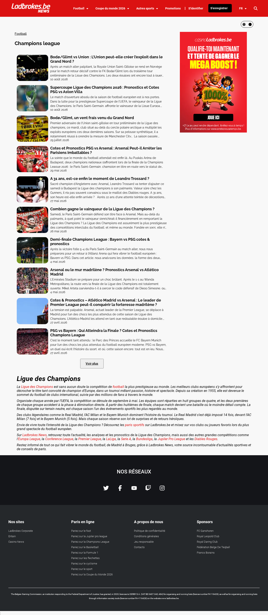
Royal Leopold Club (208, 536)
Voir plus (92, 363)
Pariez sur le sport (81, 569)
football (118, 387)
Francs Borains (206, 552)
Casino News (16, 541)
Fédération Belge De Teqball (213, 547)
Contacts (139, 547)
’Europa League (29, 439)
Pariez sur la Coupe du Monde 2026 (92, 574)
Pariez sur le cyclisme (84, 563)
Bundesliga (144, 439)
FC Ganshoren (205, 530)
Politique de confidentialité (149, 530)
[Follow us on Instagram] (162, 490)
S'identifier (195, 8)
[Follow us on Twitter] (106, 490)
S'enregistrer (219, 8)
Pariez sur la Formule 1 (84, 552)
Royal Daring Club (207, 541)
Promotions (173, 8)
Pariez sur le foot (81, 530)
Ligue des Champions (37, 387)
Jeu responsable (144, 541)
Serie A (125, 439)
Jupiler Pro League (171, 439)
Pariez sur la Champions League (90, 541)
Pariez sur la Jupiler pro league (89, 536)
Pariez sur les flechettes (85, 558)
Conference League (59, 439)
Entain (12, 536)
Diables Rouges (206, 439)
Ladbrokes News (34, 435)
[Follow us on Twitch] (148, 490)
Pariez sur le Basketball (85, 547)
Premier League (89, 439)
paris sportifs (134, 425)
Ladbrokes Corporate (20, 530)
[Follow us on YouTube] (134, 490)
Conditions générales (146, 536)
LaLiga (111, 439)
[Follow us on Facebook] (120, 490)
